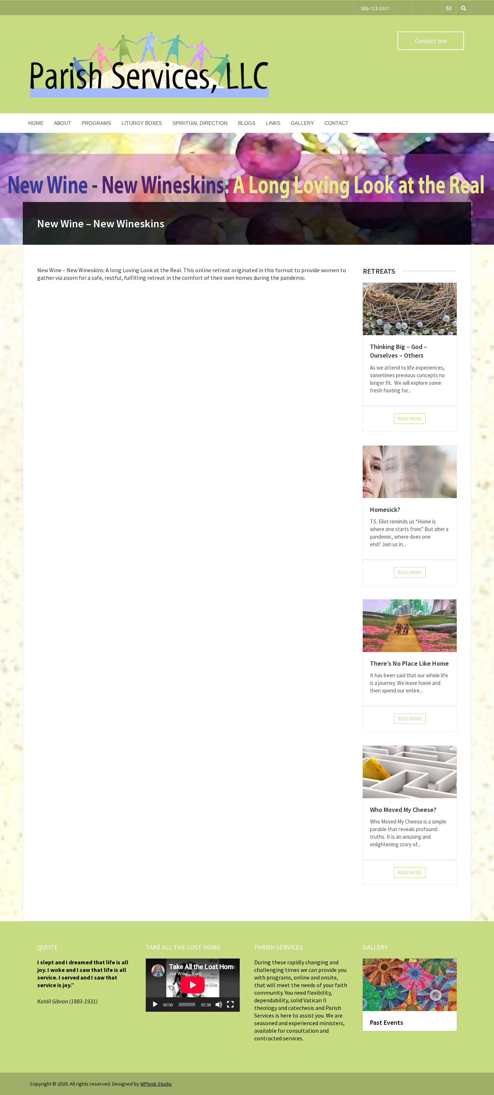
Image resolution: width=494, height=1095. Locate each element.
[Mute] (218, 1004)
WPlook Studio (156, 1084)
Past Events (386, 1022)
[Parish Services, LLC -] (149, 95)
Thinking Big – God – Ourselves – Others (398, 350)
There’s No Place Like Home (409, 663)
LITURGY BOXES (142, 123)
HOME (35, 123)
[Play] (155, 1004)
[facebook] (419, 7)
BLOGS (246, 123)
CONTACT (336, 123)
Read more (410, 419)
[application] (193, 985)
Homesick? (385, 509)
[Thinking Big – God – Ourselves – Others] (410, 309)
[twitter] (404, 7)
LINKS (273, 123)
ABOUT (62, 123)
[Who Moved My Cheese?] (410, 772)
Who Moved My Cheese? (403, 809)
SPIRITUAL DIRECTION (200, 123)
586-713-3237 (375, 8)
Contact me (431, 41)
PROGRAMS (96, 123)
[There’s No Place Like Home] (410, 625)
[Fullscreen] (230, 1004)
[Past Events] (410, 985)
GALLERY (302, 123)
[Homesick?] (410, 472)
